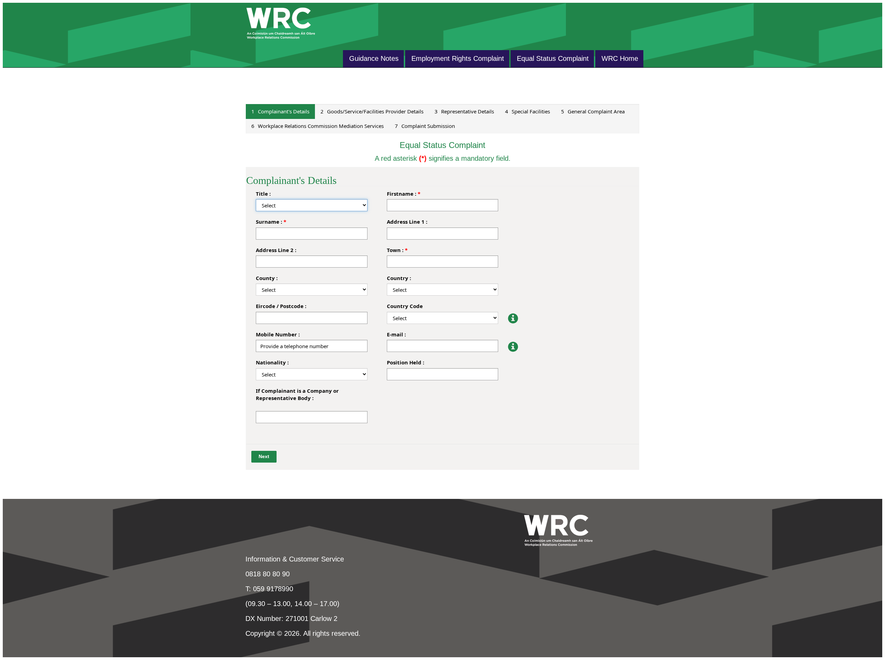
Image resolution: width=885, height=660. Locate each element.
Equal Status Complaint (553, 58)
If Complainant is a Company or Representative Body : (297, 394)
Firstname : (401, 193)
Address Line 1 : (407, 221)
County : (267, 278)
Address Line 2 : (276, 250)
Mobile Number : (278, 334)
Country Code (405, 306)
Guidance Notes (374, 58)
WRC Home (620, 58)
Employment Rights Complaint (457, 58)
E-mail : (396, 334)
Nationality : (272, 362)
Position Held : (405, 362)
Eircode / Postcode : (281, 306)
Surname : (269, 221)
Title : (263, 193)
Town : (395, 250)
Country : (399, 278)
